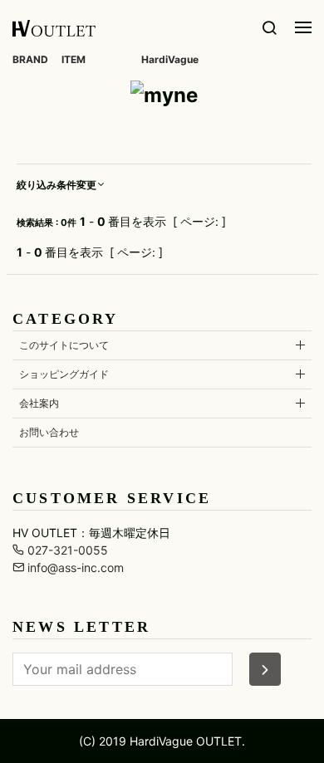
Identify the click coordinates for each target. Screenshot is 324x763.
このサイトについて (64, 345)
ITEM (73, 59)
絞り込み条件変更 (56, 185)
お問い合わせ (49, 432)
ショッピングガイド (64, 374)
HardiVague (170, 59)
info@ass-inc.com (74, 567)
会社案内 (39, 403)
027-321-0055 (66, 550)
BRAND (30, 59)
